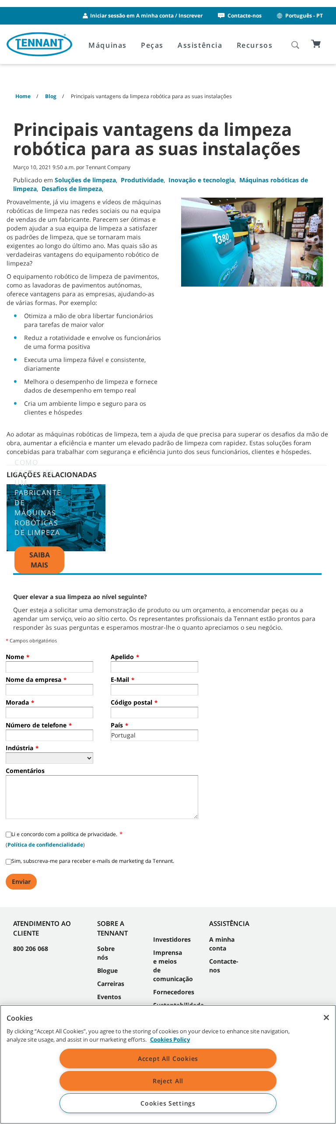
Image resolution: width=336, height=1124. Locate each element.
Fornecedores (173, 992)
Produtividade (142, 180)
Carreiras (110, 983)
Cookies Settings (168, 1103)
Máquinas (107, 45)
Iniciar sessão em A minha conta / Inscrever (146, 15)
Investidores (172, 939)
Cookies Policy (170, 1039)
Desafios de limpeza (72, 188)
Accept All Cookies (168, 1058)
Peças (152, 45)
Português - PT (304, 15)
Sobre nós (106, 952)
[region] (168, 1064)
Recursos (255, 45)
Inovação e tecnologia (201, 180)
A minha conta (221, 943)
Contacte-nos (245, 15)
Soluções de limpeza (85, 180)
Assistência (200, 45)
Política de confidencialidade (45, 844)
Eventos (109, 997)
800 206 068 (30, 948)
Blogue (107, 970)
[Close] (326, 1017)
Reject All (168, 1081)
